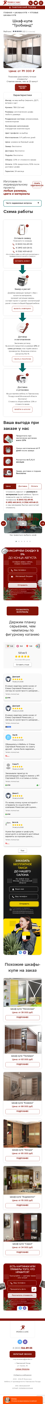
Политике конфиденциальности (22, 911)
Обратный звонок (22, 1354)
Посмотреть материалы (22, 611)
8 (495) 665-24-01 (24, 248)
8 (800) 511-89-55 (24, 244)
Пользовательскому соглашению (23, 913)
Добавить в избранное (23, 1375)
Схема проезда (22, 1369)
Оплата (34, 486)
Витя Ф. (15, 822)
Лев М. (15, 735)
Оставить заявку (22, 261)
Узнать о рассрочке (22, 359)
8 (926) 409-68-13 (24, 252)
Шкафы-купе (21, 13)
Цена (8, 486)
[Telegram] (20, 953)
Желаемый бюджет (24, 576)
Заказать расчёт (22, 87)
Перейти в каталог (22, 409)
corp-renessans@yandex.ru (22, 1359)
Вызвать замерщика (22, 308)
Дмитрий (16, 706)
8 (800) (22, 1348)
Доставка (22, 486)
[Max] (24, 953)
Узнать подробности (37, 184)
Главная (7, 13)
